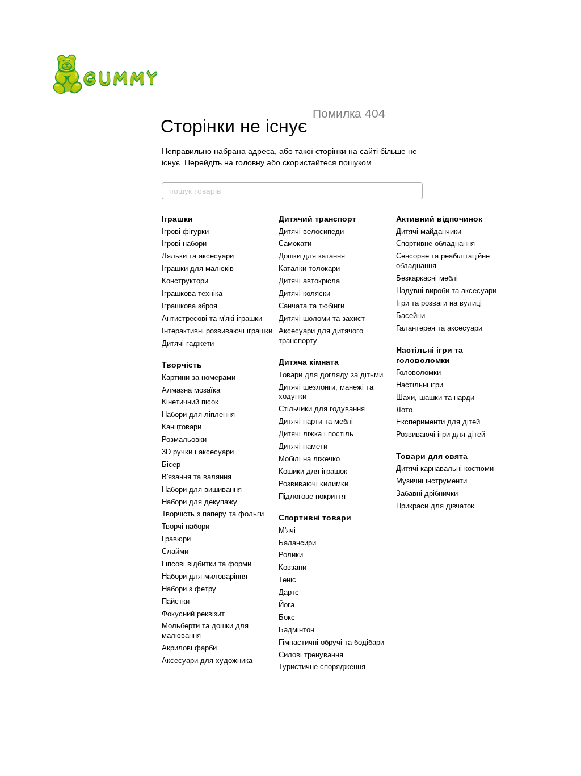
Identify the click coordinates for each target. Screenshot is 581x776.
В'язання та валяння (196, 477)
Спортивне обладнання (435, 243)
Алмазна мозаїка (191, 390)
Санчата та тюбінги (311, 306)
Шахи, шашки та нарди (435, 397)
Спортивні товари (315, 517)
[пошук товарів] (414, 190)
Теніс (287, 579)
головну (249, 162)
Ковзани (292, 567)
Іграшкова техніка (192, 293)
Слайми (175, 551)
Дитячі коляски (304, 293)
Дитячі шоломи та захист (322, 318)
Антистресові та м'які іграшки (212, 318)
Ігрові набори (184, 243)
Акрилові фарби (189, 648)
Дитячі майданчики (428, 231)
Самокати (295, 243)
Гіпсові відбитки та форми (206, 564)
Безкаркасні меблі (427, 278)
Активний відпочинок (439, 218)
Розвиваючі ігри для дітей (440, 434)
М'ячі (287, 530)
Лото (404, 410)
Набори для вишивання (202, 489)
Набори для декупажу (199, 502)
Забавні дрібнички (427, 493)
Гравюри (176, 539)
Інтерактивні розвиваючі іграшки (217, 331)
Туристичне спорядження (322, 666)
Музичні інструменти (431, 481)
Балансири (297, 543)
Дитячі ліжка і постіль (316, 433)
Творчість (182, 364)
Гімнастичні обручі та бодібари (331, 642)
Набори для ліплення (198, 414)
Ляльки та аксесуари (198, 256)
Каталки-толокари (309, 268)
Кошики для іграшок (313, 471)
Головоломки (418, 372)
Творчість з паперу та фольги (213, 514)
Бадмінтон (296, 629)
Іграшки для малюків (198, 268)
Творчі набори (185, 526)
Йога (286, 604)
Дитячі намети (303, 446)
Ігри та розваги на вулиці (439, 303)
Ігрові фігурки (185, 231)
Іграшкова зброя (189, 306)
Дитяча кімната (309, 361)
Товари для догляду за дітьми (331, 374)
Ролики (291, 554)
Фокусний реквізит (193, 614)
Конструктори (185, 281)
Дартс (289, 592)
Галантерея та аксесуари (439, 328)
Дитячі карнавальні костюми (445, 468)
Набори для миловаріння (204, 576)
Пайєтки (176, 601)
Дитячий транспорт (317, 218)
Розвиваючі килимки (313, 483)
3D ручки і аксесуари (198, 452)
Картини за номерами (198, 377)
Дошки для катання (312, 256)
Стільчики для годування (322, 408)
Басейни (410, 315)
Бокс (287, 617)
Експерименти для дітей (438, 422)
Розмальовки (184, 439)
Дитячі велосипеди (311, 231)
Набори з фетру (189, 589)
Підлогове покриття (312, 496)
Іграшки (177, 218)
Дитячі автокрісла (309, 281)
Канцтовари (181, 427)
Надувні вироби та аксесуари (446, 290)
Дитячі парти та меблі (316, 421)
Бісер (171, 464)
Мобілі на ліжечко (309, 458)
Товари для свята (432, 456)
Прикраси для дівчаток (435, 506)
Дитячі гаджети (188, 343)
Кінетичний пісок (190, 402)
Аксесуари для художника (207, 660)
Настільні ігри (419, 385)
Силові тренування (311, 654)
